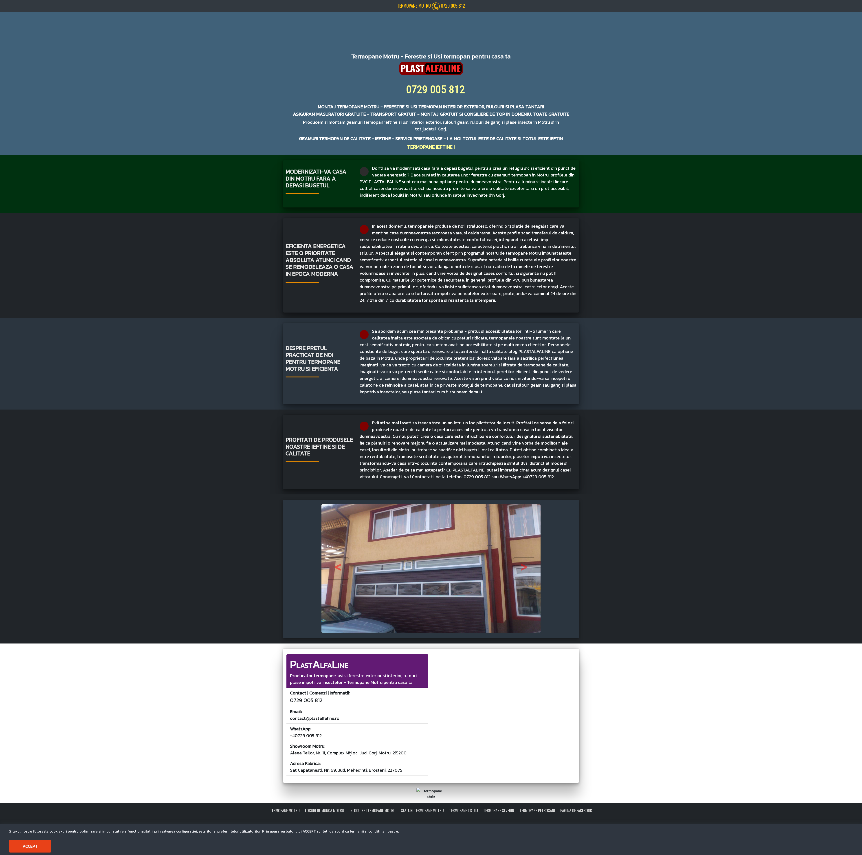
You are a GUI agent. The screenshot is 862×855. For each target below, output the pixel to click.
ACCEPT (30, 846)
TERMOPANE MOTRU (285, 810)
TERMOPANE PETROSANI (537, 810)
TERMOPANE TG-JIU (463, 810)
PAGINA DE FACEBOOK (576, 810)
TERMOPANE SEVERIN (498, 810)
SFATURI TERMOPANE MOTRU (422, 810)
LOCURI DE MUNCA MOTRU (324, 810)
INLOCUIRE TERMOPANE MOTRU (373, 810)
